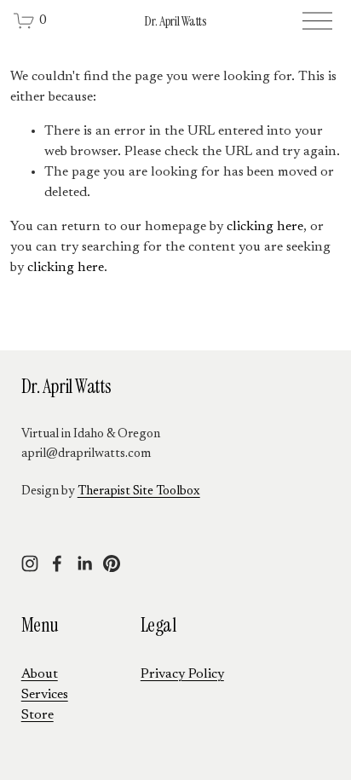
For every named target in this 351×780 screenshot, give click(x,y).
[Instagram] (29, 563)
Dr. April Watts (175, 21)
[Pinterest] (111, 563)
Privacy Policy (182, 674)
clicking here (265, 227)
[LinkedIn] (84, 563)
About (39, 674)
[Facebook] (57, 563)
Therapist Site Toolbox (139, 491)
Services (44, 695)
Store (37, 715)
